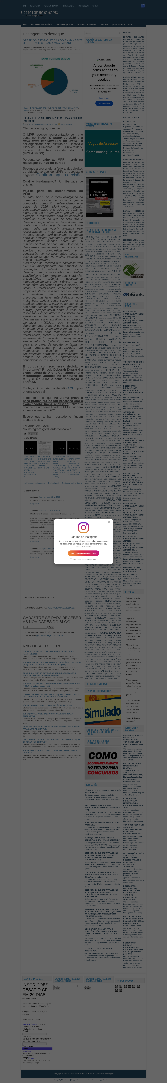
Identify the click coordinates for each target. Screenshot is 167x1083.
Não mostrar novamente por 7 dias (84, 559)
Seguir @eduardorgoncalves (83, 553)
